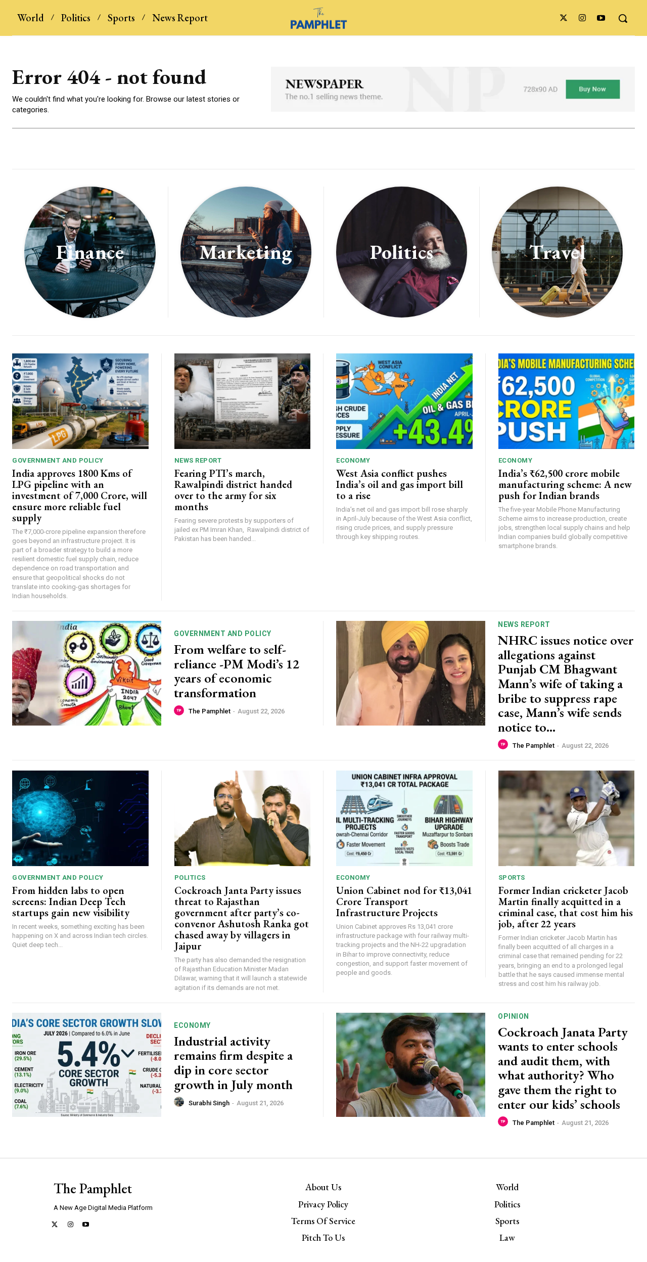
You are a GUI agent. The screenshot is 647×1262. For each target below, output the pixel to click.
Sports (511, 877)
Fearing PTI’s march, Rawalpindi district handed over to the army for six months (233, 490)
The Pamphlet (209, 711)
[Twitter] (563, 18)
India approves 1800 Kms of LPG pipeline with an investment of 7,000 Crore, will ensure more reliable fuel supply (79, 495)
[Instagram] (582, 18)
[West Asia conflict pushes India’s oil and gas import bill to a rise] (404, 401)
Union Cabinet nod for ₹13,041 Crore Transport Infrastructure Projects (404, 901)
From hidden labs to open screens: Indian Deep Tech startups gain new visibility (70, 901)
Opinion (513, 1016)
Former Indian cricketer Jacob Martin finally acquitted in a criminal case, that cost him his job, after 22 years (565, 907)
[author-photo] (180, 710)
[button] (623, 18)
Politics (190, 877)
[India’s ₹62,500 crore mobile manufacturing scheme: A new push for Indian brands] (566, 401)
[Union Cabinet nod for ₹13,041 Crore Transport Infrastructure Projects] (404, 818)
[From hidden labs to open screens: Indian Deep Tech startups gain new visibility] (80, 818)
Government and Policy (58, 460)
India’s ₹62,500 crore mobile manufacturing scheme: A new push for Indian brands (565, 484)
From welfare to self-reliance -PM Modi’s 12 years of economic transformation (236, 671)
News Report (198, 460)
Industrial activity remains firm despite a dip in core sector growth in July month (235, 1062)
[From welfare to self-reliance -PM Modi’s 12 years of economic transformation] (86, 673)
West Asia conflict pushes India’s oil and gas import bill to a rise (399, 484)
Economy (353, 460)
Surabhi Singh (209, 1103)
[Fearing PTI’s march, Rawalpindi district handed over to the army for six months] (242, 401)
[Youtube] (601, 18)
